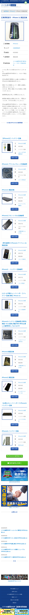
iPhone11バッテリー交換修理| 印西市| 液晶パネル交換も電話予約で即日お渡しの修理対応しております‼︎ (14, 324)
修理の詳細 (14, 157)
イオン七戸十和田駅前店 (22, 153)
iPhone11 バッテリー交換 (10, 431)
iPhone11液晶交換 (8, 351)
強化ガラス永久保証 (14, 599)
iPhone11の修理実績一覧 (15, 456)
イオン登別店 (21, 283)
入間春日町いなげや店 (22, 232)
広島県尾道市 (16, 48)
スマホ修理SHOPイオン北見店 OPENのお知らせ (14, 538)
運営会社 (14, 602)
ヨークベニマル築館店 (22, 204)
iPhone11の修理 (22, 143)
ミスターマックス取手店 (22, 340)
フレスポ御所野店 (22, 310)
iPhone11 (15, 43)
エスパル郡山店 (22, 179)
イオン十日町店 (22, 259)
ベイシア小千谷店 (22, 420)
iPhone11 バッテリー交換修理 (12, 269)
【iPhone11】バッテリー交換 (11, 138)
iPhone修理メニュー (14, 588)
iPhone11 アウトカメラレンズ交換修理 (14, 164)
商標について (14, 597)
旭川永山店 (20, 445)
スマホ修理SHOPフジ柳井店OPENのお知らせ (13, 557)
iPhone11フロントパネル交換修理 (13, 215)
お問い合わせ (14, 591)
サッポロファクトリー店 (22, 392)
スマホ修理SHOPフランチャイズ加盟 (14, 594)
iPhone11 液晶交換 (8, 190)
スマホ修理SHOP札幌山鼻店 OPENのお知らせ (13, 543)
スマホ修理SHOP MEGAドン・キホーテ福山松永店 (19, 63)
